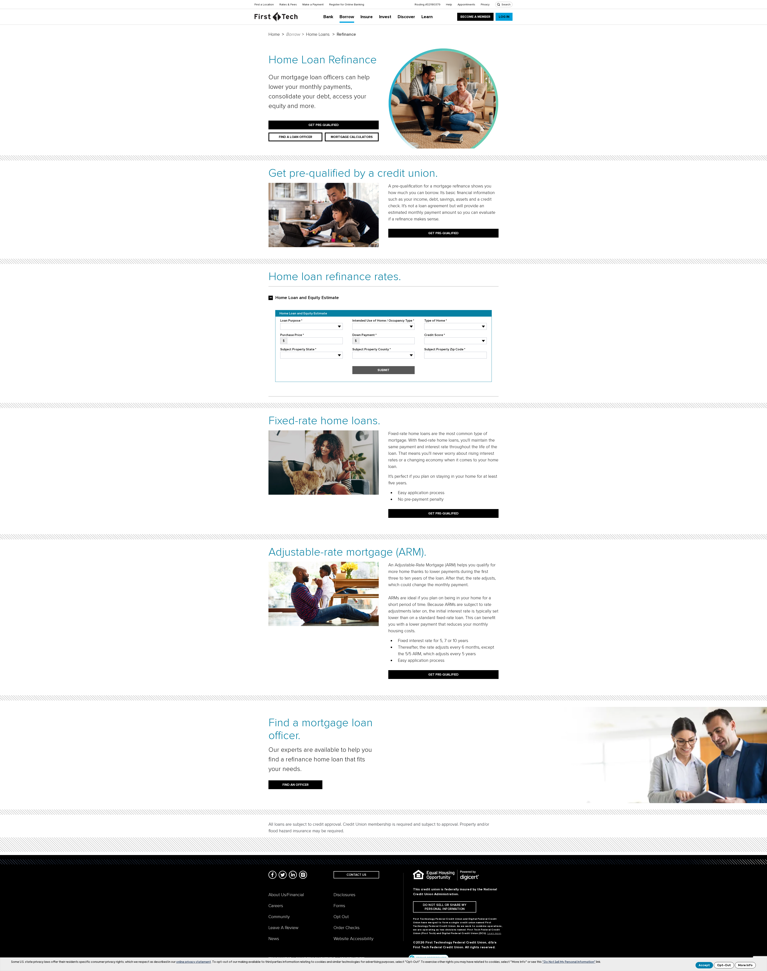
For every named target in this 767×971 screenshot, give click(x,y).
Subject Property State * (298, 349)
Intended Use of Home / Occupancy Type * (383, 321)
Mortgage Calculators (352, 137)
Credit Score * (434, 335)
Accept (704, 965)
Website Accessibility (354, 938)
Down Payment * (364, 335)
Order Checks (347, 927)
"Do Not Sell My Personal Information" (568, 962)
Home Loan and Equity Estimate (307, 298)
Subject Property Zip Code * (444, 349)
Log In (504, 17)
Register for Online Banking (346, 4)
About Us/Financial (286, 895)
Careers (275, 906)
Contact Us (356, 875)
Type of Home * (435, 321)
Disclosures (344, 895)
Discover (406, 17)
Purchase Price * (292, 335)
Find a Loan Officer (295, 137)
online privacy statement (193, 962)
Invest (385, 17)
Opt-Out (724, 965)
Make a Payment (313, 4)
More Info (745, 965)
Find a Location (264, 4)
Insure (367, 17)
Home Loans (318, 34)
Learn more (494, 933)
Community (279, 916)
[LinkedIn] (293, 875)
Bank (328, 17)
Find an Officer (295, 785)
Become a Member (475, 17)
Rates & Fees (288, 4)
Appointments (466, 4)
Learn (427, 17)
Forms (339, 906)
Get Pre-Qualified (323, 125)
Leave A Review (283, 927)
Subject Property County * (371, 349)
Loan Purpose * (291, 321)
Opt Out (341, 916)
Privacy (485, 4)
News (273, 938)
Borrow (347, 17)
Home (274, 34)
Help (449, 4)
